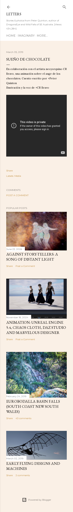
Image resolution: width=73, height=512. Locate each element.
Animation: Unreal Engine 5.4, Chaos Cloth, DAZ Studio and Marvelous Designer (36, 327)
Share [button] (9, 170)
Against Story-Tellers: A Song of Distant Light (32, 257)
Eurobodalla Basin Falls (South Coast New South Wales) (33, 406)
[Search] (64, 6)
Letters (13, 14)
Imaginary (26, 35)
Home (11, 35)
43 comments (23, 418)
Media (17, 175)
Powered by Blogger (39, 499)
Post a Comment (17, 195)
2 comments (23, 475)
